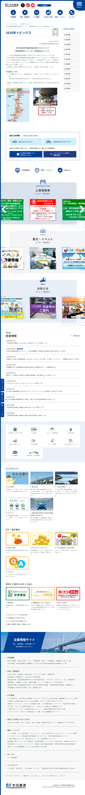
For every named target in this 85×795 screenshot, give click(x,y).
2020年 (68, 64)
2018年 (68, 74)
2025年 (68, 40)
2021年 (68, 59)
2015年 (68, 88)
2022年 (68, 54)
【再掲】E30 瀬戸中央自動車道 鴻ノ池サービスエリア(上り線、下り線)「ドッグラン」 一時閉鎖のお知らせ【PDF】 (43, 359)
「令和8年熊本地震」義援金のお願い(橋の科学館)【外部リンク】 (26, 415)
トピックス (69, 29)
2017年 (68, 79)
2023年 (68, 49)
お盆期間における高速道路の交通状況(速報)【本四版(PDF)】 (25, 367)
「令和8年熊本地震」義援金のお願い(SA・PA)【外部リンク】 (25, 407)
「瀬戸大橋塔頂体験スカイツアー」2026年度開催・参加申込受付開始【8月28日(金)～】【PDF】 (36, 351)
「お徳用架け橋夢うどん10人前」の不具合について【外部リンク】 (27, 343)
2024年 (68, 44)
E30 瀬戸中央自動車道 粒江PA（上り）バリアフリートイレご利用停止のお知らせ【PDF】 (34, 391)
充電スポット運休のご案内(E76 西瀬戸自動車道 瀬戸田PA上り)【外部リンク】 (31, 375)
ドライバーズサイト (11, 24)
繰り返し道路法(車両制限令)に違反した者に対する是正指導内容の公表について (31, 399)
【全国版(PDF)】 (51, 367)
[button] (81, 209)
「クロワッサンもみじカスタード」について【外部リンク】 (24, 383)
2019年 (68, 69)
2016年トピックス (25, 24)
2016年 (68, 84)
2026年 (68, 35)
